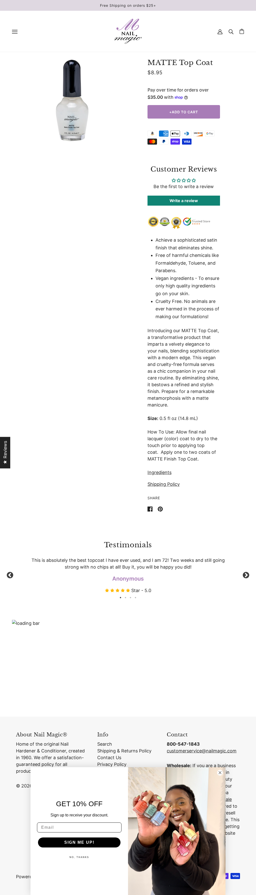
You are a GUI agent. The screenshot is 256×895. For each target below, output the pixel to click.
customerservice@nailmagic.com (201, 750)
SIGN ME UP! (79, 842)
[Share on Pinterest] (160, 508)
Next (246, 575)
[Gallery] (72, 100)
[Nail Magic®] (128, 31)
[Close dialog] (220, 773)
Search (104, 744)
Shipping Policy (164, 484)
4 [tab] (135, 597)
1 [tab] (120, 597)
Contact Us (109, 757)
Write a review (184, 200)
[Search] (231, 31)
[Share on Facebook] (151, 508)
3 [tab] (130, 597)
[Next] (113, 100)
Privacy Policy (111, 764)
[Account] (220, 31)
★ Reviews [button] (5, 453)
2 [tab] (125, 597)
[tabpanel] (128, 575)
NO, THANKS (79, 857)
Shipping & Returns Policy (124, 750)
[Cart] (242, 31)
